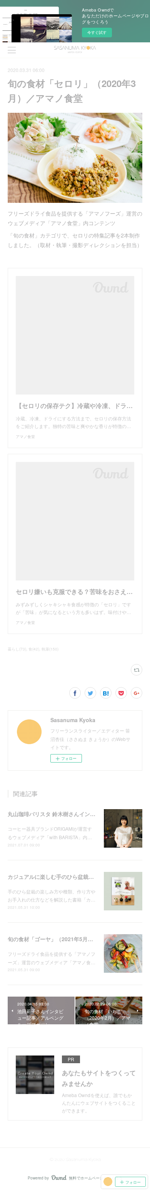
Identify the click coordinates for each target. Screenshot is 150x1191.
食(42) (33, 649)
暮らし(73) (17, 649)
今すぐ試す (97, 32)
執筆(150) (50, 649)
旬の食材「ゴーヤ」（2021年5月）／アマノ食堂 (66, 939)
